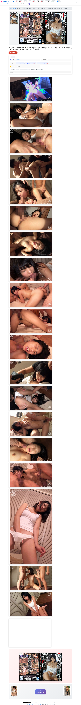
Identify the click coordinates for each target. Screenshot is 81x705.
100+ (26, 1)
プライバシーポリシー (33, 704)
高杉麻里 (14, 8)
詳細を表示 (13, 72)
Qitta (46, 702)
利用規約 (27, 704)
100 (38, 1)
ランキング (48, 1)
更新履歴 (39, 704)
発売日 (54, 1)
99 (21, 1)
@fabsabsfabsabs (51, 704)
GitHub (56, 702)
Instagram (52, 702)
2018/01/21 (18, 59)
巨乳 (43, 1)
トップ (10, 8)
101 (30, 1)
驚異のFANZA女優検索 (8, 2)
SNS (59, 1)
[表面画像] (14, 18)
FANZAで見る (13, 52)
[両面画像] (43, 28)
